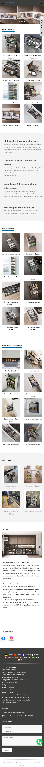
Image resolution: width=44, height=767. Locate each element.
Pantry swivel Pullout (11, 103)
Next (39, 15)
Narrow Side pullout (11, 394)
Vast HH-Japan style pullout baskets (11, 56)
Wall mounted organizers (11, 125)
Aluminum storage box (11, 444)
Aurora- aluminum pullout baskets (33, 56)
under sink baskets (33, 371)
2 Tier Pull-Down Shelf (11, 371)
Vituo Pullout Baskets (9, 669)
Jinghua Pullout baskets (11, 80)
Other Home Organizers (10, 702)
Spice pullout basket (33, 254)
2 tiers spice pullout (33, 302)
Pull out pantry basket (11, 277)
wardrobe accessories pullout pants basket (16, 700)
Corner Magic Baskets (33, 80)
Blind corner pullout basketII (33, 419)
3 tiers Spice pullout (33, 444)
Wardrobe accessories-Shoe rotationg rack (16, 695)
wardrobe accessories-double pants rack (15, 697)
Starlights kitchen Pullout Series (12, 680)
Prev (5, 15)
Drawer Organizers (33, 125)
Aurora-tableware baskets (11, 254)
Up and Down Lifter (33, 103)
